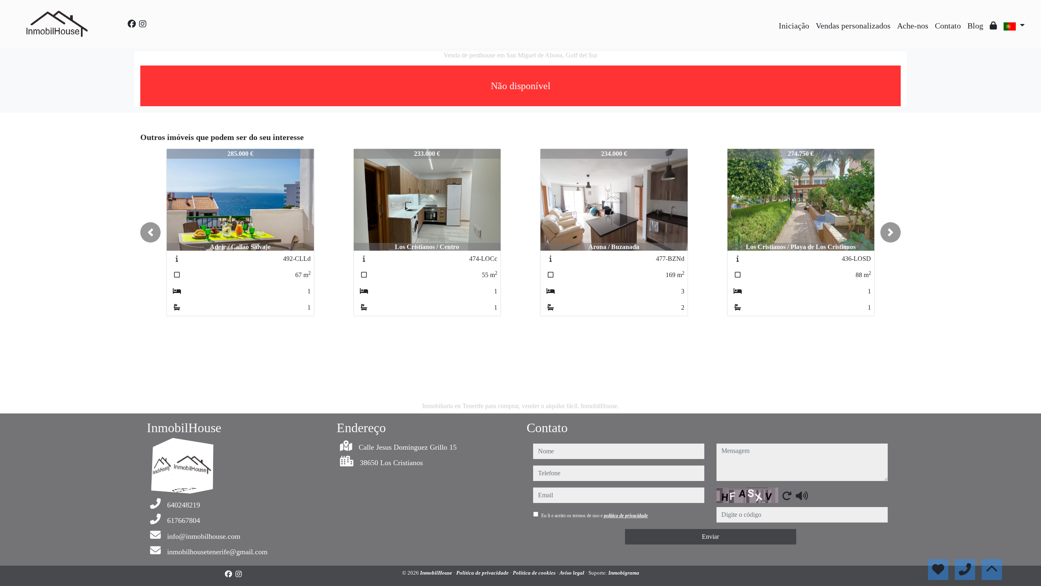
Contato (948, 25)
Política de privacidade (483, 573)
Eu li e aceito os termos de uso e (594, 515)
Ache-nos (912, 25)
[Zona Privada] (993, 25)
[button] (150, 232)
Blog (975, 25)
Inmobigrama (623, 573)
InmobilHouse (436, 573)
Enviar (710, 536)
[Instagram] (142, 24)
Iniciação (794, 25)
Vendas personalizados (853, 25)
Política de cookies (535, 573)
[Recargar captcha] (787, 496)
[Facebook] (132, 24)
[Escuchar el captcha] (801, 496)
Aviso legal (573, 573)
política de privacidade (626, 515)
